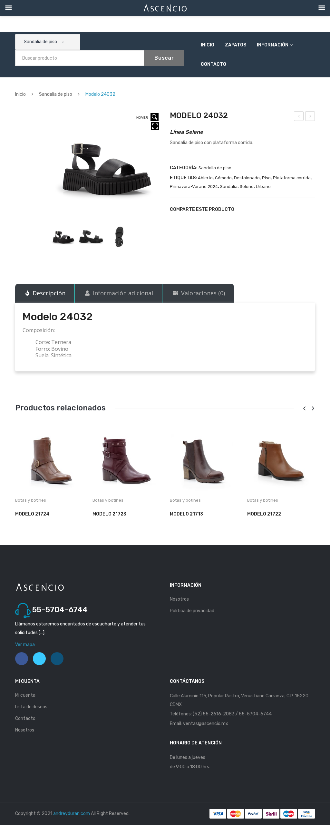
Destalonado (247, 177)
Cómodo (223, 177)
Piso (266, 177)
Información (272, 45)
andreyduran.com (71, 813)
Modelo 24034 (310, 117)
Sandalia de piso (55, 94)
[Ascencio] (39, 586)
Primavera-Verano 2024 (194, 186)
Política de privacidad (192, 611)
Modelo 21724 (32, 514)
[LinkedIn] (286, 209)
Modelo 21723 (109, 514)
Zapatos (235, 45)
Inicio (207, 45)
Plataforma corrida (292, 177)
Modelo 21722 (264, 514)
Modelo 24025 (299, 117)
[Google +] (275, 209)
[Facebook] (242, 209)
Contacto (213, 64)
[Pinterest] (264, 209)
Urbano (263, 186)
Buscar (164, 58)
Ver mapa (25, 644)
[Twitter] (253, 209)
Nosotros (179, 599)
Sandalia (229, 186)
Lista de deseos (31, 707)
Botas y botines (30, 500)
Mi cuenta (25, 695)
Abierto (205, 177)
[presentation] (304, 408)
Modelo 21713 (186, 514)
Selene (247, 186)
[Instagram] (57, 658)
